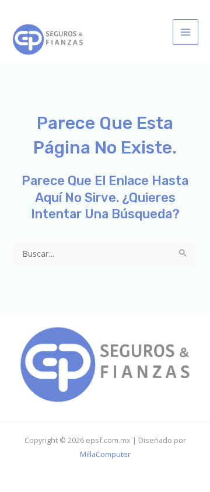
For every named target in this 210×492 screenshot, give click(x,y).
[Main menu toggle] (185, 32)
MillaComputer (105, 454)
